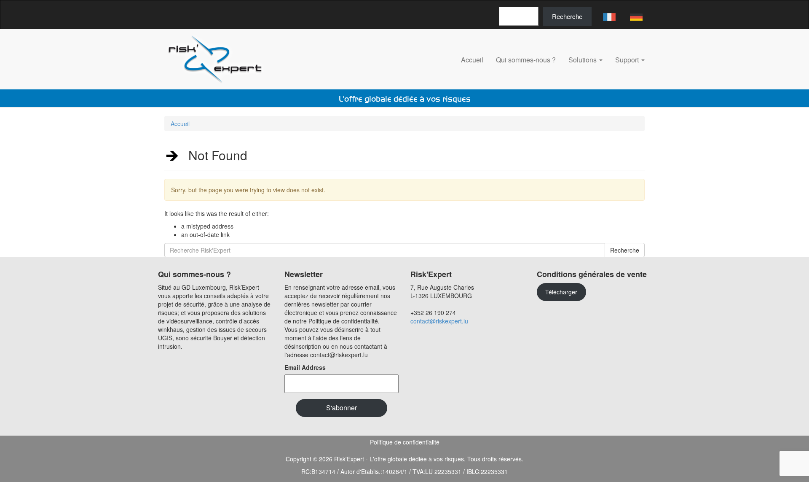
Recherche (567, 16)
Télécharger (561, 292)
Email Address (305, 367)
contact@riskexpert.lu (439, 321)
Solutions (583, 60)
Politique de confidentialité (404, 442)
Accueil (472, 60)
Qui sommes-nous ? (526, 60)
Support (627, 60)
